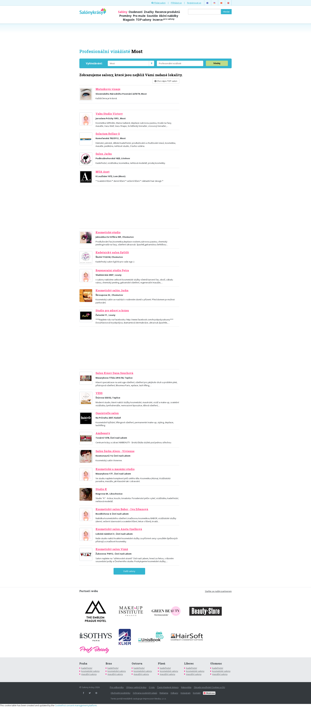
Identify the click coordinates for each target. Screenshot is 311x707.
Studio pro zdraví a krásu (112, 310)
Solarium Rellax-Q (108, 133)
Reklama (164, 692)
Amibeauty (103, 433)
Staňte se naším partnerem (218, 591)
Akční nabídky (168, 16)
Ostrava (137, 663)
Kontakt (197, 692)
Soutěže (152, 16)
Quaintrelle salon (107, 413)
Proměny (125, 16)
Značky (149, 12)
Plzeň (161, 663)
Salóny (122, 12)
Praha (83, 663)
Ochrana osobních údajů (145, 692)
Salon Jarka (104, 153)
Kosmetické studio (108, 232)
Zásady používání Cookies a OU (209, 687)
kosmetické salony (90, 671)
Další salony (129, 571)
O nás (152, 687)
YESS (99, 393)
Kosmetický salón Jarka (112, 290)
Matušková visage (108, 89)
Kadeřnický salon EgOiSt (112, 252)
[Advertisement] (155, 36)
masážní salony (89, 674)
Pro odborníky (117, 687)
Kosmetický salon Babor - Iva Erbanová (122, 509)
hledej (216, 63)
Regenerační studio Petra (112, 270)
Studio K (101, 489)
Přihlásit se (176, 2)
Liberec (189, 663)
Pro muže (139, 16)
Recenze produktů (167, 12)
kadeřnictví (86, 668)
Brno (109, 663)
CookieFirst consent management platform (76, 705)
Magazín (129, 20)
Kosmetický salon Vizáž (112, 549)
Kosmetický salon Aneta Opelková (119, 529)
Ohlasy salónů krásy (136, 687)
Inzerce (163, 20)
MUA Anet (102, 171)
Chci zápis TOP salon (166, 81)
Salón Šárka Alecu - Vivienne (115, 451)
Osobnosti (136, 12)
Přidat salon (159, 2)
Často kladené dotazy (168, 687)
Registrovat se (194, 2)
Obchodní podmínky (120, 692)
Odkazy (174, 692)
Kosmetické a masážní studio (115, 469)
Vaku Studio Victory (109, 113)
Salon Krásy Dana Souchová (114, 373)
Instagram (185, 692)
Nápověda (186, 687)
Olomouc (216, 663)
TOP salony (143, 20)
